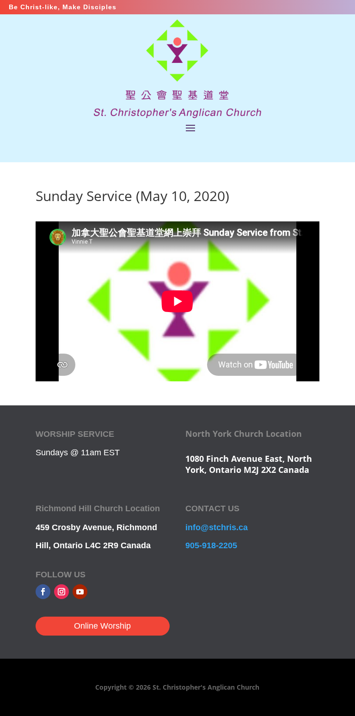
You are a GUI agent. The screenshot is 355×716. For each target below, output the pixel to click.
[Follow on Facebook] (43, 591)
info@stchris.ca (216, 527)
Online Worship (102, 625)
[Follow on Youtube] (80, 591)
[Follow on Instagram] (61, 591)
